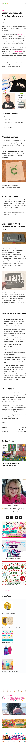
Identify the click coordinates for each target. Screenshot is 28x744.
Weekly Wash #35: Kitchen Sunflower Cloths (12, 627)
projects (4, 422)
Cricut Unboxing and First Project (7, 429)
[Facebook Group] (21, 733)
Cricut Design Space (16, 51)
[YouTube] (18, 733)
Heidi (4, 22)
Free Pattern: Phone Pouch (8, 656)
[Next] (24, 458)
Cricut (3, 10)
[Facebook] (6, 733)
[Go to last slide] (4, 458)
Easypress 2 (20, 34)
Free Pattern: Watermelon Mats (21, 429)
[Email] (15, 733)
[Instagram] (9, 733)
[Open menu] (25, 4)
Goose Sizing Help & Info (7, 642)
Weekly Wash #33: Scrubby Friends (10, 671)
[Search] (24, 590)
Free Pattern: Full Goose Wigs (8, 613)
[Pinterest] (12, 733)
